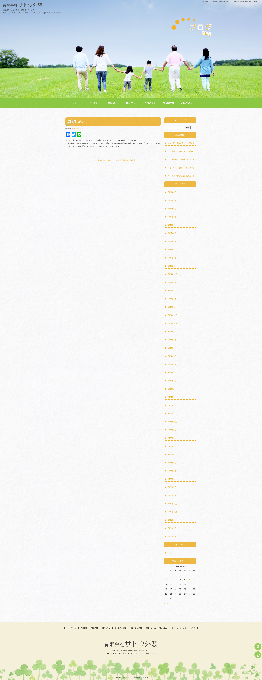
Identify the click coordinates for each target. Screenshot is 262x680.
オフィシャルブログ (179, 628)
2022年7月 (172, 446)
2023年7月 (172, 348)
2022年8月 (172, 438)
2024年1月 (172, 299)
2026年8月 (172, 192)
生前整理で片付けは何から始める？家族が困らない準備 (182, 151)
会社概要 (93, 103)
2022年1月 (172, 495)
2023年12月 (172, 307)
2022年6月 (172, 454)
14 (189, 584)
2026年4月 (172, 225)
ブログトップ (180, 120)
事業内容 (112, 103)
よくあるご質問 (150, 103)
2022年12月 (172, 405)
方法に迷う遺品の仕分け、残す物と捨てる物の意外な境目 (182, 143)
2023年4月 (172, 372)
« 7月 (166, 603)
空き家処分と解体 (103, 160)
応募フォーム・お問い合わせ (187, 103)
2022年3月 (172, 479)
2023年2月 (172, 389)
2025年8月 (172, 233)
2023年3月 (172, 381)
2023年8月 (172, 340)
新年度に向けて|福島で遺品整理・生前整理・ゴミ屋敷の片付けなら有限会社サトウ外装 (230, 1)
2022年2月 (172, 487)
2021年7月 (172, 536)
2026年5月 (172, 217)
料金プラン (131, 103)
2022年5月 (172, 463)
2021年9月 (172, 528)
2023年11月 (172, 315)
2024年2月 (172, 291)
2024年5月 (172, 282)
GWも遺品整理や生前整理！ (127, 160)
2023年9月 (172, 332)
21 (189, 589)
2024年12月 (172, 266)
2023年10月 (172, 323)
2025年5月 (172, 241)
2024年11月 (172, 274)
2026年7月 (172, 200)
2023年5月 (172, 364)
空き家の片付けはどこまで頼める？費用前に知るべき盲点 (182, 168)
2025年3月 (172, 250)
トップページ (75, 103)
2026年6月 (172, 209)
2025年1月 (172, 258)
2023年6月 (172, 356)
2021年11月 (172, 512)
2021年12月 (172, 504)
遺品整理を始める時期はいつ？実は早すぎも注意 (182, 159)
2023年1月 (172, 397)
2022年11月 (172, 413)
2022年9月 (172, 430)
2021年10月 (172, 520)
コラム (192, 628)
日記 (169, 553)
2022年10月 (172, 422)
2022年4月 (172, 471)
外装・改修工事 (169, 103)
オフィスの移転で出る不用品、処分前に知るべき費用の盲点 (182, 176)
